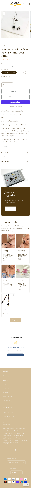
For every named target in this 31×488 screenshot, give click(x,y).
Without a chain (9, 72)
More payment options (15, 106)
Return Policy (7, 400)
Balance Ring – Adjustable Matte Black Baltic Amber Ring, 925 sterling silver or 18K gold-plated (22, 253)
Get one (10, 209)
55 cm (5, 77)
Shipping (10, 66)
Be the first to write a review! (15, 355)
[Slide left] (11, 41)
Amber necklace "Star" (7, 310)
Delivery (6, 380)
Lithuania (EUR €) (14, 462)
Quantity (4, 81)
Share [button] (5, 146)
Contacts (6, 388)
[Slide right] (19, 41)
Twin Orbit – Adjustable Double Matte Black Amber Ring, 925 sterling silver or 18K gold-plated (8, 254)
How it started (8, 412)
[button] (2, 4)
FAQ (4, 384)
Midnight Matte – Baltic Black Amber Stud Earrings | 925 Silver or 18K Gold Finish (23, 284)
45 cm (22, 72)
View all (15, 320)
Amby (17, 485)
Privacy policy (7, 392)
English (14, 472)
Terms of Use (7, 396)
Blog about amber (9, 416)
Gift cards (6, 376)
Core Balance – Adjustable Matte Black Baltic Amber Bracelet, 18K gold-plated (8, 283)
